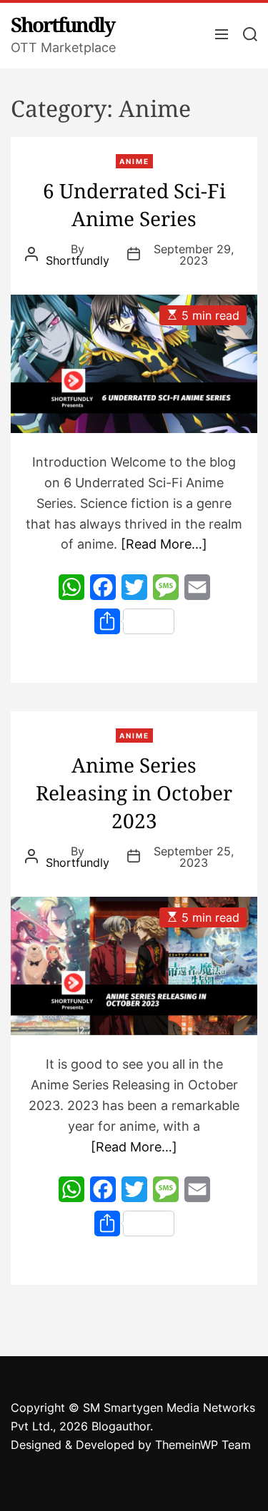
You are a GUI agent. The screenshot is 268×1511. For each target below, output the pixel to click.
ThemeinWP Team (203, 1445)
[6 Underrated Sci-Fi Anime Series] (134, 364)
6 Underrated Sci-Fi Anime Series (134, 204)
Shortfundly (62, 24)
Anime (134, 161)
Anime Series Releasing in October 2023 (134, 792)
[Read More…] (164, 543)
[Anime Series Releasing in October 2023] (134, 966)
